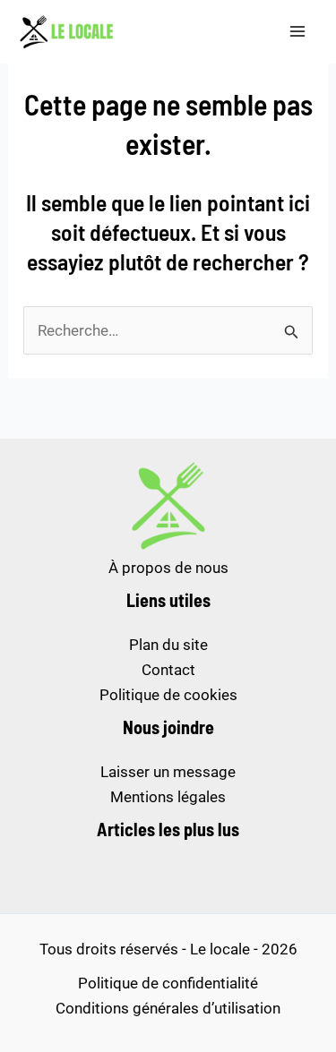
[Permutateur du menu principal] (298, 32)
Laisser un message (168, 772)
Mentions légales (168, 797)
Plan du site (168, 645)
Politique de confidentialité (168, 983)
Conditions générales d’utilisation (168, 1008)
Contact (168, 670)
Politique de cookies (168, 695)
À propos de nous (168, 568)
